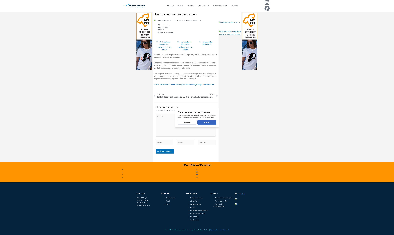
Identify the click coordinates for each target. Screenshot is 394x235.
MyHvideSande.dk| (216, 230)
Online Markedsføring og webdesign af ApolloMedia (182, 230)
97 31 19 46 (143, 203)
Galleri (180, 6)
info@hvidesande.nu (143, 205)
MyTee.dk (226, 230)
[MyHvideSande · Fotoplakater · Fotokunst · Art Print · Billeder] (164, 46)
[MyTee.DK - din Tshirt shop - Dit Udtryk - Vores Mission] (144, 41)
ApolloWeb (205, 230)
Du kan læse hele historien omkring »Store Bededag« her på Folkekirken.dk (184, 84)
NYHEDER (170, 6)
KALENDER (190, 6)
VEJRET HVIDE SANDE (220, 6)
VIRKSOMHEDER (203, 6)
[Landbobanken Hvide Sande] (207, 44)
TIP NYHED (234, 6)
